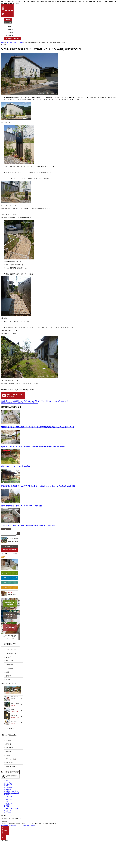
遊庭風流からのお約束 (11, 791)
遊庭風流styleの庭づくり (11, 793)
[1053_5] (16, 315)
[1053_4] (19, 259)
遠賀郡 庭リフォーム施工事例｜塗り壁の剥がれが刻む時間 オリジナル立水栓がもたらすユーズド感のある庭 (34, 401)
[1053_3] (16, 202)
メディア (7, 801)
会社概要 (7, 805)
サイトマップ (8, 810)
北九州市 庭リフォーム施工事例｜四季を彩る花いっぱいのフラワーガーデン (28, 525)
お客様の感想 (8, 787)
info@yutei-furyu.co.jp (29, 825)
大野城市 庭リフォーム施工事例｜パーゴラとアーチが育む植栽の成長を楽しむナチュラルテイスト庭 (37, 427)
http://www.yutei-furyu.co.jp (8, 825)
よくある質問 (8, 796)
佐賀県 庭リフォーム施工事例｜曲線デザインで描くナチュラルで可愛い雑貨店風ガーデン (33, 447)
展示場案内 (7, 789)
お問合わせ (7, 812)
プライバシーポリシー (11, 808)
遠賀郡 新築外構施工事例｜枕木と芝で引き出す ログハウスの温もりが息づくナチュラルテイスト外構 (38, 486)
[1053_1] (29, 95)
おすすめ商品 (8, 784)
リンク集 (7, 807)
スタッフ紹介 (8, 799)
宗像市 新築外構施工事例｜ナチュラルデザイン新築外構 (21, 506)
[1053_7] (16, 119)
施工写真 (9, 42)
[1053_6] (29, 378)
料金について (8, 794)
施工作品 (7, 782)
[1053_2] (19, 163)
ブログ (6, 785)
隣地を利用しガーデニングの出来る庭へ (15, 466)
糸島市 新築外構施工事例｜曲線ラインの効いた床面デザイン (19, 403)
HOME (3, 42)
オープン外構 (18, 42)
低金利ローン (8, 803)
